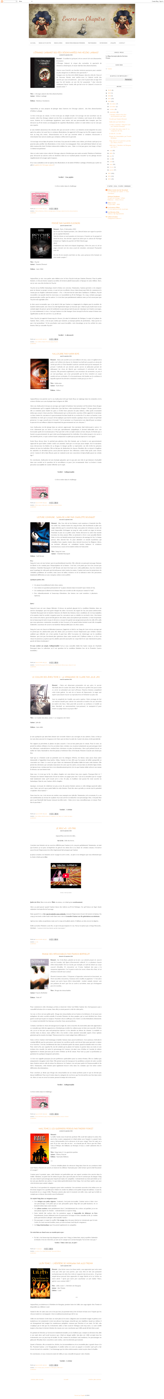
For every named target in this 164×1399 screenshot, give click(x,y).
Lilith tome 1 (60, 1367)
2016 (109, 101)
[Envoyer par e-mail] (50, 209)
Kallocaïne (44, 505)
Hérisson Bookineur (114, 196)
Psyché (56, 341)
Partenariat (48, 1251)
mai (111, 159)
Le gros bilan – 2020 (114, 204)
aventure (37, 1251)
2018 (109, 96)
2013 (109, 179)
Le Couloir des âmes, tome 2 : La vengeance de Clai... (119, 130)
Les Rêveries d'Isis (113, 212)
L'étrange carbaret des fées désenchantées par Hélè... (118, 115)
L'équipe (113, 43)
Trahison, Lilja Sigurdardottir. (116, 213)
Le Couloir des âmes (67, 816)
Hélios (36, 505)
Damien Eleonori (46, 341)
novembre (113, 106)
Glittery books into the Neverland (118, 190)
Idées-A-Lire (112, 203)
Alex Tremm (38, 1367)
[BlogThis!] (52, 209)
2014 (109, 176)
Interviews (103, 43)
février (112, 167)
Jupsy (54, 211)
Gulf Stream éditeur (60, 665)
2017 (109, 98)
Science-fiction (65, 1116)
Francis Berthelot (39, 1116)
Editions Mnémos (39, 211)
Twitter (110, 69)
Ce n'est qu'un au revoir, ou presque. (118, 209)
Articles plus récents (37, 1379)
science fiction (58, 505)
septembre (113, 112)
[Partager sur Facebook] (55, 209)
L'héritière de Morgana (50, 1367)
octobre (112, 109)
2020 (109, 90)
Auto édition (38, 341)
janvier (112, 170)
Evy (53, 665)
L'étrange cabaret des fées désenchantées (67, 211)
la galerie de (44, 165)
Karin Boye (51, 505)
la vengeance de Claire (55, 816)
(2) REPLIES (33, 213)
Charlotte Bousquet (40, 665)
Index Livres (58, 43)
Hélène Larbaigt (48, 211)
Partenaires (92, 43)
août (111, 150)
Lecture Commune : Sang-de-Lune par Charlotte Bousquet (66, 517)
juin (111, 156)
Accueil (33, 43)
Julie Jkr (44, 816)
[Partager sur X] (54, 209)
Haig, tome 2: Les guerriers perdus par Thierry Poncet (66, 1128)
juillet (111, 153)
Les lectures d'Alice (114, 207)
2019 (109, 93)
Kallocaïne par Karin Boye (65, 353)
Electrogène (49, 665)
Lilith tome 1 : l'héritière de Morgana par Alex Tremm (66, 1263)
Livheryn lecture (113, 217)
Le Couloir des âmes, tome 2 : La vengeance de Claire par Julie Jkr (66, 677)
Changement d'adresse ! (114, 218)
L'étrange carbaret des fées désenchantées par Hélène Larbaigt (65, 52)
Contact (122, 43)
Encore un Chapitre (80, 1395)
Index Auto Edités (45, 43)
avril (111, 161)
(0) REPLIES (33, 343)
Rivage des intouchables (54, 1116)
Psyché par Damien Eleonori (66, 223)
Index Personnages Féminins (75, 43)
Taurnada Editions (56, 1251)
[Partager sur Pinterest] (57, 209)
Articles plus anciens (94, 1379)
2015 (109, 173)
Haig (44, 1251)
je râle (36, 942)
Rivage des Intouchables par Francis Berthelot (66, 954)
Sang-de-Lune (72, 665)
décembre (113, 104)
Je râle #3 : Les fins (66, 828)
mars (111, 164)
